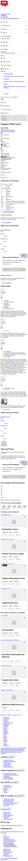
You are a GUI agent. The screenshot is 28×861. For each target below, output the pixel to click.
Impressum (6, 838)
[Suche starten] (15, 97)
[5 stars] (24, 506)
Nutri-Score (6, 805)
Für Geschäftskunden (9, 778)
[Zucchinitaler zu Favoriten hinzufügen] (24, 618)
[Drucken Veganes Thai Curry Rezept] (2, 128)
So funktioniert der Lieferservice (11, 774)
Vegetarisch (3, 130)
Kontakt (5, 792)
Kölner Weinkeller (8, 819)
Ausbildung (6, 789)
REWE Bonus (7, 762)
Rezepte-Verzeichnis (8, 801)
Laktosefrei (12, 130)
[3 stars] (14, 506)
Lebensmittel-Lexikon (9, 800)
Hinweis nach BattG (8, 842)
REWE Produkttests (8, 766)
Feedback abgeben (14, 269)
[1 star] (4, 506)
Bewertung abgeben (5, 509)
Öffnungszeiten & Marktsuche (11, 803)
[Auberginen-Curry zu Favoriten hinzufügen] (24, 517)
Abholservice (7, 776)
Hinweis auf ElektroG (9, 843)
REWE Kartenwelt (8, 815)
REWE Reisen (7, 812)
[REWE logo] (3, 71)
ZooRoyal (6, 817)
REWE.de (3, 715)
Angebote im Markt (8, 760)
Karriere (5, 788)
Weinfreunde (7, 816)
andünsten (12, 362)
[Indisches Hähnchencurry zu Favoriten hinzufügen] (24, 692)
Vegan (8, 130)
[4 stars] (19, 506)
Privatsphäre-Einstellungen (10, 840)
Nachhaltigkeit (7, 785)
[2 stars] (9, 506)
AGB (5, 835)
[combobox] (7, 97)
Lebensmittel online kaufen (10, 773)
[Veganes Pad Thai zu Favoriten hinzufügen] (24, 591)
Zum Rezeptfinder (6, 222)
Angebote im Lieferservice (10, 761)
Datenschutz (6, 836)
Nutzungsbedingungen (9, 839)
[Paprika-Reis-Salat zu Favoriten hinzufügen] (24, 668)
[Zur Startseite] (6, 9)
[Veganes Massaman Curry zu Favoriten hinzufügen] (24, 566)
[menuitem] (14, 22)
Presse (5, 791)
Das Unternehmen (8, 787)
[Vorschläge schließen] (2, 99)
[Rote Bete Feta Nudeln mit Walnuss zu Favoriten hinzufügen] (24, 642)
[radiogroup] (14, 506)
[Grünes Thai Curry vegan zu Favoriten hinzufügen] (24, 541)
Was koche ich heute (8, 804)
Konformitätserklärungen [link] (9, 845)
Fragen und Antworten (9, 799)
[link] (15, 75)
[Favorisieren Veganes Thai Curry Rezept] (6, 128)
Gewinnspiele (7, 765)
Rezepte (14, 85)
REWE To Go (7, 813)
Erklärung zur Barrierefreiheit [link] (10, 846)
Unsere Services (7, 764)
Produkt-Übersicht (8, 777)
